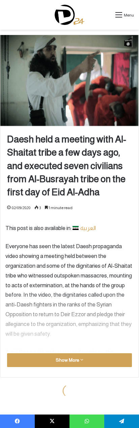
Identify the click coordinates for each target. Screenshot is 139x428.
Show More (68, 360)
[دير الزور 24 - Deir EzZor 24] (70, 15)
